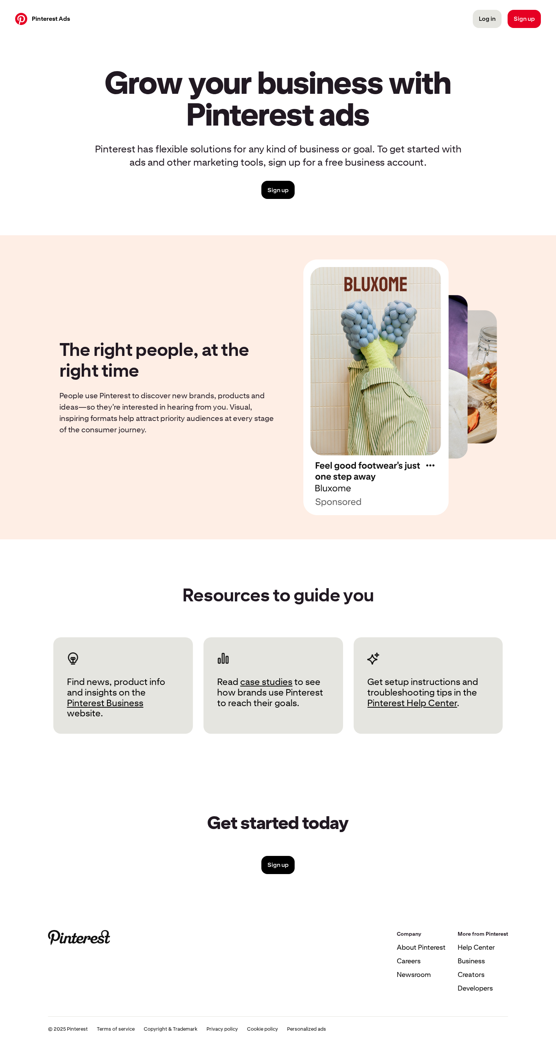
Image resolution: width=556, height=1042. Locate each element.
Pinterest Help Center (412, 702)
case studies (266, 681)
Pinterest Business (105, 702)
